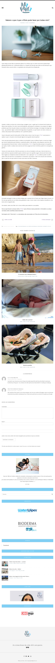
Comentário (4, 406)
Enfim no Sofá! (8, 219)
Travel (16, 570)
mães (30, 226)
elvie (27, 226)
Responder (20, 379)
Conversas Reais (21, 276)
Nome (3, 421)
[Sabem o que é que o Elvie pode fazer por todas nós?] (27, 44)
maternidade (34, 226)
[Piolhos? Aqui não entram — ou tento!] (5, 563)
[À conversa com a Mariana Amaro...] (27, 253)
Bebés (21, 321)
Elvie (41, 135)
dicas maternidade (22, 226)
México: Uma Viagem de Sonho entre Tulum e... (19, 576)
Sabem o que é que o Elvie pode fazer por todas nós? (27, 20)
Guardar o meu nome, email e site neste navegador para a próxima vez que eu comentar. (20, 435)
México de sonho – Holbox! (15, 569)
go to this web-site (13, 377)
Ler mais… (27, 484)
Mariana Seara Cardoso (9, 226)
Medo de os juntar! (27, 319)
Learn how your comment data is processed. (30, 446)
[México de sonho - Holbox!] (5, 570)
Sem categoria (12, 570)
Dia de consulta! (27, 365)
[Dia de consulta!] (27, 344)
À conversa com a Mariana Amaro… (27, 274)
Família (24, 321)
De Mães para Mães (28, 276)
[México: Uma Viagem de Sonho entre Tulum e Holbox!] (5, 578)
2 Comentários (32, 22)
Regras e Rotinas (16, 563)
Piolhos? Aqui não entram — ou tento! (17, 561)
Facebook (6, 545)
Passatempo (40, 226)
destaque (11, 577)
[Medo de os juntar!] (27, 299)
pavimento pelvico (47, 226)
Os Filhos (28, 321)
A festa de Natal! (46, 219)
